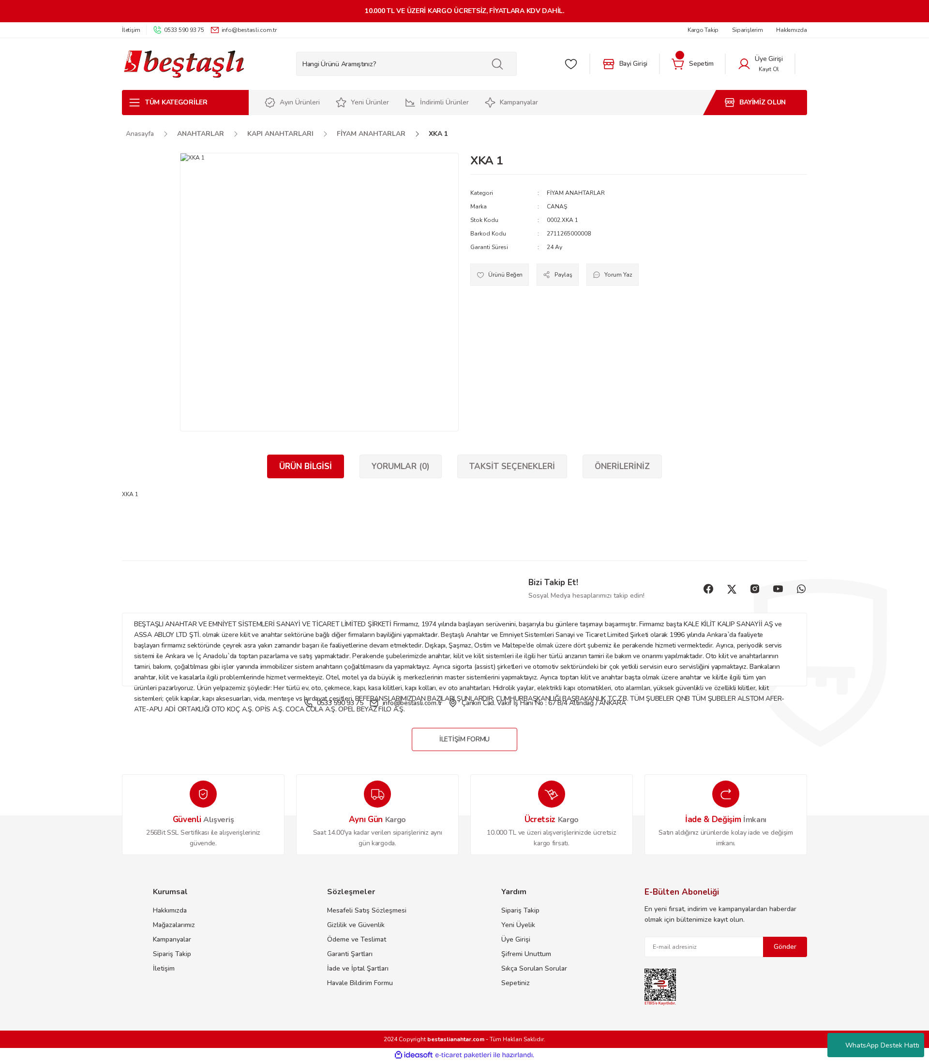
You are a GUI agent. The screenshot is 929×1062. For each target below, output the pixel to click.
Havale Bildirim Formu (360, 983)
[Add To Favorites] (499, 275)
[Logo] (183, 64)
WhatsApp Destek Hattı (882, 1045)
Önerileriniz (622, 466)
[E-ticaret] (463, 1055)
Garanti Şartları (350, 954)
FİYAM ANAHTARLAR (576, 193)
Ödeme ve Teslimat (356, 939)
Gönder (785, 946)
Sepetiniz (515, 983)
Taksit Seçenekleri (512, 466)
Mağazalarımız (174, 924)
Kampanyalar (172, 939)
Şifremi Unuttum (526, 954)
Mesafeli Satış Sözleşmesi (366, 910)
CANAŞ (557, 206)
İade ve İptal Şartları (358, 968)
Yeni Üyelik (518, 924)
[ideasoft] (413, 1055)
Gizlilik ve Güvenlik (356, 924)
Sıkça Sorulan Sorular (534, 968)
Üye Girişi (515, 939)
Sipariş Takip (172, 954)
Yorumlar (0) (401, 466)
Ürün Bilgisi (305, 466)
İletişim (164, 968)
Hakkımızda (170, 910)
